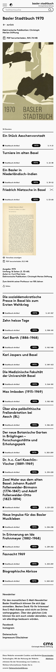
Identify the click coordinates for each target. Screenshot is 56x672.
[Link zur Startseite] (42, 4)
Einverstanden (47, 655)
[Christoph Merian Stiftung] (42, 645)
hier (43, 603)
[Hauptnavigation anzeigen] (5, 5)
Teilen (8, 286)
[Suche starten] (50, 9)
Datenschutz (10, 634)
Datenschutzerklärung (18, 668)
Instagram (8, 627)
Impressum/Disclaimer (15, 637)
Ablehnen (49, 658)
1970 (14, 269)
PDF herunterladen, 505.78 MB (21, 38)
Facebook (8, 624)
